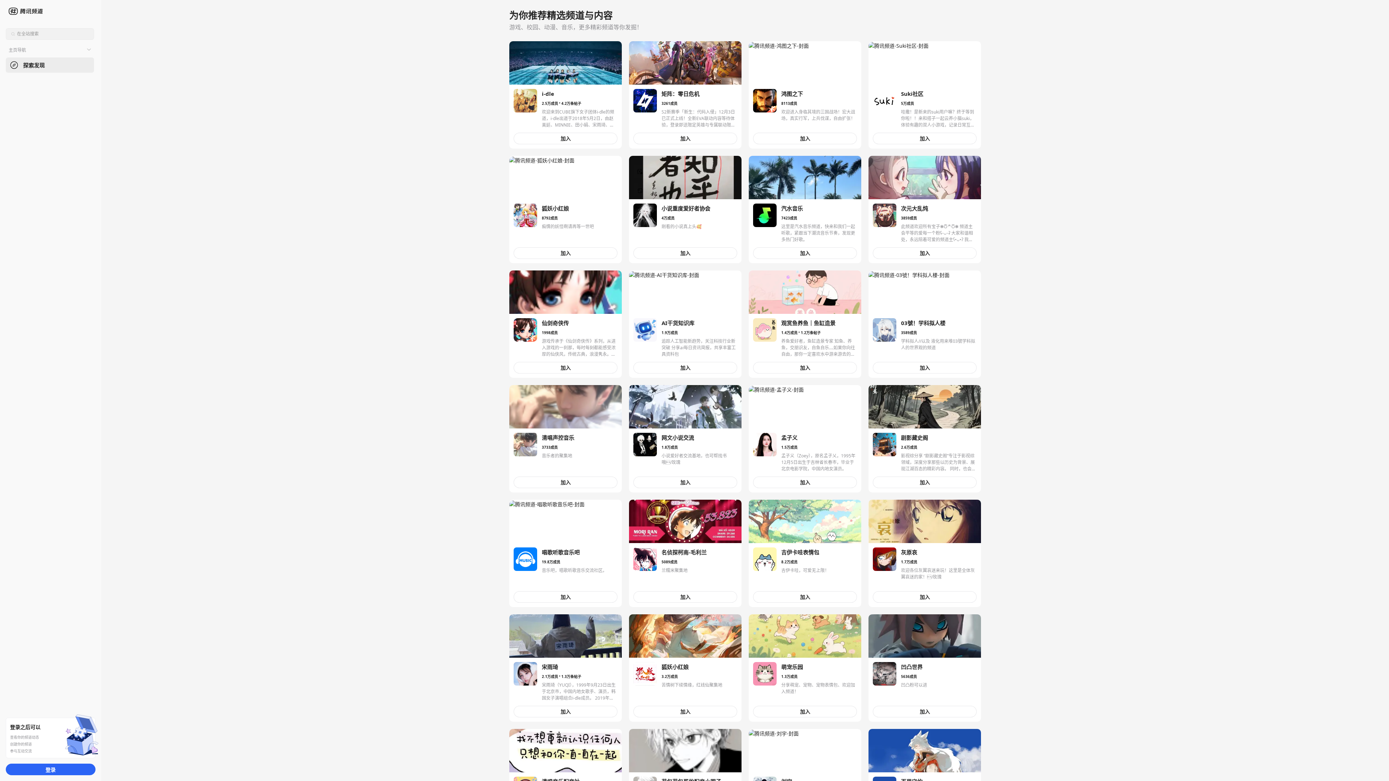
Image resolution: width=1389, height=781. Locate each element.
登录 (51, 769)
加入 (566, 138)
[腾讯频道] (26, 11)
